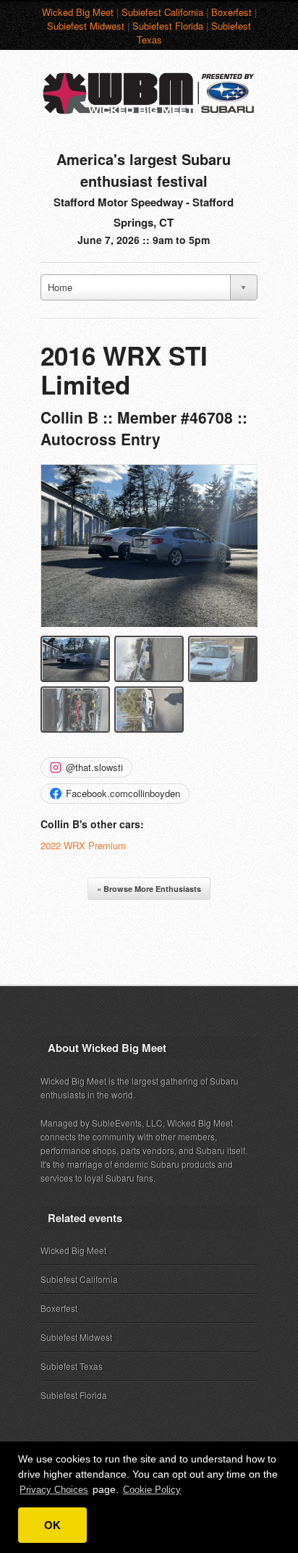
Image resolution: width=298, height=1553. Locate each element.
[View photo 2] (149, 659)
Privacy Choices (54, 1489)
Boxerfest (231, 12)
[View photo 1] (75, 659)
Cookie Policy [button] (152, 1489)
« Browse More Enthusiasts (149, 888)
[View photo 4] (75, 709)
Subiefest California (162, 12)
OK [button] (52, 1525)
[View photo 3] (222, 659)
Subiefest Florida (167, 26)
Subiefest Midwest (85, 26)
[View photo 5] (149, 709)
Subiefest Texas (72, 1366)
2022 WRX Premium (83, 845)
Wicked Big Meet (78, 12)
